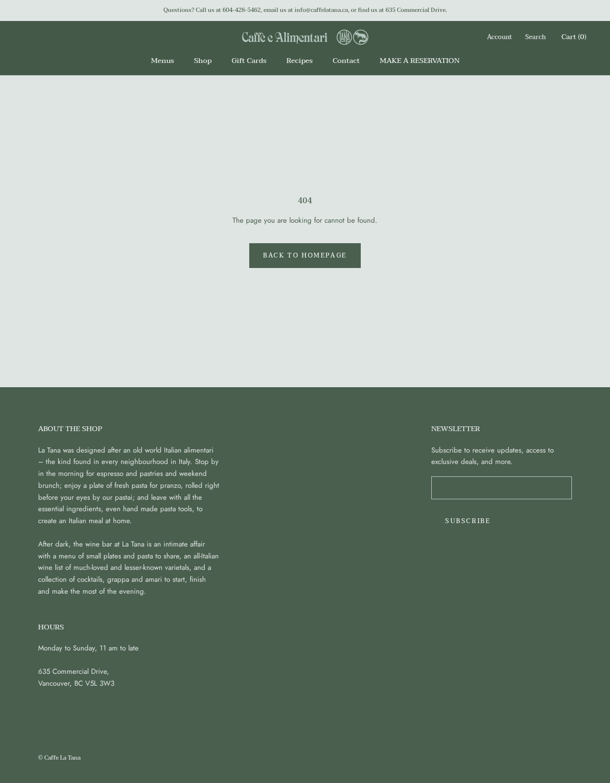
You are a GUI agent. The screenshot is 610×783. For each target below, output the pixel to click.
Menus (162, 60)
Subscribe (467, 521)
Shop (203, 60)
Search (535, 37)
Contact (346, 60)
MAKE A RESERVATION (419, 60)
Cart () (573, 37)
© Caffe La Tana (59, 757)
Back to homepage (305, 255)
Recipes (299, 60)
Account (499, 37)
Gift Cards (249, 60)
